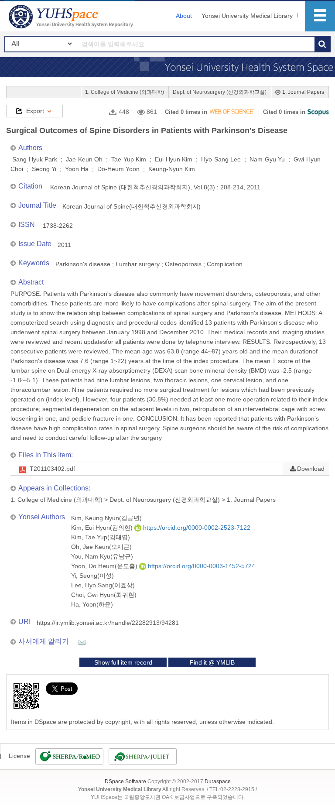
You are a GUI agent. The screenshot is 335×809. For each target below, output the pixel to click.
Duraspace (218, 781)
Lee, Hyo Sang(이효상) (103, 585)
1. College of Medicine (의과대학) (124, 92)
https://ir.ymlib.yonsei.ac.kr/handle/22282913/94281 (108, 622)
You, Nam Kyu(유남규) (102, 556)
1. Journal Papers (303, 92)
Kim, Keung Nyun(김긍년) (106, 517)
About (184, 15)
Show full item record (123, 662)
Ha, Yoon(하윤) (92, 604)
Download (311, 468)
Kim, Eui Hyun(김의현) (102, 527)
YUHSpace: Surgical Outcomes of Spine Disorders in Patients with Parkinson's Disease (72, 16)
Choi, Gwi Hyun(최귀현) (104, 594)
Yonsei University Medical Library (247, 15)
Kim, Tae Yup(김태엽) (100, 537)
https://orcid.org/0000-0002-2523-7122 (195, 527)
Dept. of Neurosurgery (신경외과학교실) (220, 92)
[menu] (320, 16)
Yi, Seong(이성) (92, 575)
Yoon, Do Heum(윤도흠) (105, 565)
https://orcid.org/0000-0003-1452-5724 (200, 565)
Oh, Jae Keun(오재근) (101, 546)
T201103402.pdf (52, 468)
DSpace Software (125, 781)
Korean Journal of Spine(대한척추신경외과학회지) (131, 206)
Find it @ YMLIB (212, 662)
